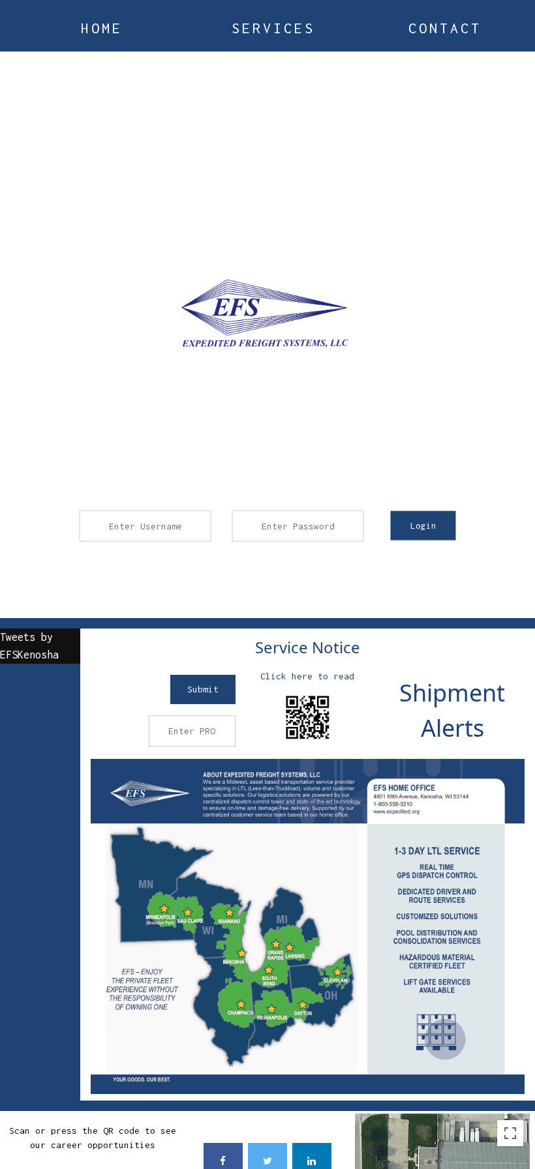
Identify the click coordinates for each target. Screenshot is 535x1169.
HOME (102, 28)
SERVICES (273, 28)
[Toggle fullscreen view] (510, 1133)
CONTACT (445, 28)
